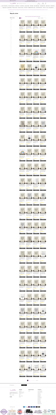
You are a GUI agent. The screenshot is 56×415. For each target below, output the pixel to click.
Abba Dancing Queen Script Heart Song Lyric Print (42, 27)
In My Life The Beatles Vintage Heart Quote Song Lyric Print (22, 71)
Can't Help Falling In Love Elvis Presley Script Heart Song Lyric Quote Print (36, 128)
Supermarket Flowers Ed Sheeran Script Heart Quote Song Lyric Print (22, 358)
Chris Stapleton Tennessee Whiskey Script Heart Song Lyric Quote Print (22, 287)
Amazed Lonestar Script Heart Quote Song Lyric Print (36, 99)
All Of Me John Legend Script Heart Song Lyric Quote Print (42, 71)
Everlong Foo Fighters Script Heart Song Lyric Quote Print (22, 85)
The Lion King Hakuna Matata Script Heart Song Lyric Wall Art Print (36, 258)
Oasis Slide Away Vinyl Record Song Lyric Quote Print (43, 315)
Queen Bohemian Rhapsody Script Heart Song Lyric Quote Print (29, 185)
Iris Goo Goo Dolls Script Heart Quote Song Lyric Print (43, 244)
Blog (47, 7)
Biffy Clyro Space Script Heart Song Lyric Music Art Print (42, 287)
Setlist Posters (17, 5)
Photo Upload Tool (51, 7)
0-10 (11, 19)
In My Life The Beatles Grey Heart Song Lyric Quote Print (42, 128)
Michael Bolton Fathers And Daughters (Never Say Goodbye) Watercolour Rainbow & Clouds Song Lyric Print (36, 56)
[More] (19, 6)
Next (36, 380)
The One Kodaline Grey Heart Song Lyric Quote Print (22, 230)
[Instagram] (11, 396)
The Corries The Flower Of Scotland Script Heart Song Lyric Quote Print (29, 128)
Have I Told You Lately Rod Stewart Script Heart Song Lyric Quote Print (43, 215)
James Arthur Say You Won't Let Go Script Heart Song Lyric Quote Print (29, 215)
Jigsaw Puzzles (48, 5)
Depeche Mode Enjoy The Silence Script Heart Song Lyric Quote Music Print (29, 301)
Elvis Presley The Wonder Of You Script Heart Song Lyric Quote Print (29, 56)
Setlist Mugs (31, 5)
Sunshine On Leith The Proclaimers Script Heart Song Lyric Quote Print (22, 171)
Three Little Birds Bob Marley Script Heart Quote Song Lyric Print (43, 85)
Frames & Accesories (20, 7)
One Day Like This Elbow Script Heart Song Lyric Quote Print (36, 287)
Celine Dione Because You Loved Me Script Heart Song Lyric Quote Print (43, 185)
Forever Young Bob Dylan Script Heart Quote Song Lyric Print (36, 230)
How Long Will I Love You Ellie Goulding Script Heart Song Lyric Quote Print (29, 114)
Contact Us (44, 7)
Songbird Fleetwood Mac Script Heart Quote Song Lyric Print (43, 230)
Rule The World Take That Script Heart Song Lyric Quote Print (36, 301)
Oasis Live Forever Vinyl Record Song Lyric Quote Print (36, 71)
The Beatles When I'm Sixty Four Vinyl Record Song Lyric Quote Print (29, 142)
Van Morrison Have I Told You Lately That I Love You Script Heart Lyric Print (29, 287)
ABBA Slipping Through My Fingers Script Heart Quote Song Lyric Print (36, 200)
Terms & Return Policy (39, 7)
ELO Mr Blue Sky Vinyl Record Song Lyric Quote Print (43, 358)
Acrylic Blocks (22, 5)
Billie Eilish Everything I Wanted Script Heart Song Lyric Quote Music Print (22, 185)
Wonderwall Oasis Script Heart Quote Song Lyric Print (36, 114)
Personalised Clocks (42, 5)
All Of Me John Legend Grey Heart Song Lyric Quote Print (21, 315)
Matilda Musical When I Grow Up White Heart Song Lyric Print (22, 301)
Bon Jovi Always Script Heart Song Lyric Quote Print (35, 171)
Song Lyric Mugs (27, 5)
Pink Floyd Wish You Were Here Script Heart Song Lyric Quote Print (29, 42)
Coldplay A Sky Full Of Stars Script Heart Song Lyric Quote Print (29, 171)
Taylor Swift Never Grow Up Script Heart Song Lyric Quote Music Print (43, 42)
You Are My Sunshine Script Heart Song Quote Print (36, 42)
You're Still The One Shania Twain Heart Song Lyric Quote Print (43, 372)
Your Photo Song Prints (11, 5)
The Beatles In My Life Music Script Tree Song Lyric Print (42, 200)
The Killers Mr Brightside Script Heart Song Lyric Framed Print (29, 85)
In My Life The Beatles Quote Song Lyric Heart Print (42, 258)
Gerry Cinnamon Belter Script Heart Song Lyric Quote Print (29, 71)
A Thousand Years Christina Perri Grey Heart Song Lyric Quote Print (43, 114)
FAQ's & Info (25, 7)
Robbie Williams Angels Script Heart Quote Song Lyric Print (22, 215)
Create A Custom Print (4, 5)
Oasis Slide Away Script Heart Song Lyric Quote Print (35, 156)
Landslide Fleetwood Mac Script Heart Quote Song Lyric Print (29, 358)
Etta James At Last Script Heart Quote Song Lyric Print (29, 315)
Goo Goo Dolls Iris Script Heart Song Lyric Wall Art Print (43, 343)
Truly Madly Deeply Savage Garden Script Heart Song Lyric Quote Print (29, 273)
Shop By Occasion (14, 7)
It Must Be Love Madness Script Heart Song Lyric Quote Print (43, 142)
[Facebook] (10, 396)
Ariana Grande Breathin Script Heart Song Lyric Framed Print (42, 329)
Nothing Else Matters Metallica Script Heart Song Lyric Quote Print (22, 114)
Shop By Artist (4, 7)
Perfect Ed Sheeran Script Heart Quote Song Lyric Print (22, 99)
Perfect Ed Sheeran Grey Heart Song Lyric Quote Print (29, 200)
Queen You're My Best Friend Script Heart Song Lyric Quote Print (36, 358)
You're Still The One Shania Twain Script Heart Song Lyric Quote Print (29, 230)
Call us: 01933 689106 (13, 0)
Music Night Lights (36, 5)
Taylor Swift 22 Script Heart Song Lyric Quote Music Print (22, 372)
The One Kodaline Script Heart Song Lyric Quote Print (42, 156)
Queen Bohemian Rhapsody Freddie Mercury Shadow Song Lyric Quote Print (22, 128)
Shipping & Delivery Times (31, 7)
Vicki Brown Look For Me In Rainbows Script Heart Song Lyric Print (36, 244)
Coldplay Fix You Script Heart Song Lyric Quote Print (42, 99)
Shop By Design (9, 7)
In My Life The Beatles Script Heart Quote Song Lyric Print (22, 42)
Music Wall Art (52, 5)
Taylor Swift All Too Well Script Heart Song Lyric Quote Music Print (22, 56)
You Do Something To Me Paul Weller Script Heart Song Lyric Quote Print (36, 85)
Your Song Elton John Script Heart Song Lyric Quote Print (35, 142)
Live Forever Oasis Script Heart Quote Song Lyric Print (29, 329)
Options (22, 61)
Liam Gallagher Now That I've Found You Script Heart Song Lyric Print (22, 273)
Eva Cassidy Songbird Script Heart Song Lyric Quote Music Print (35, 329)
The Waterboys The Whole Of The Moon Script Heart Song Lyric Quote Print (36, 273)
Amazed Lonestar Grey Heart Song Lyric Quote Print (35, 315)
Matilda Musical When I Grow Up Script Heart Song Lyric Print (42, 301)
